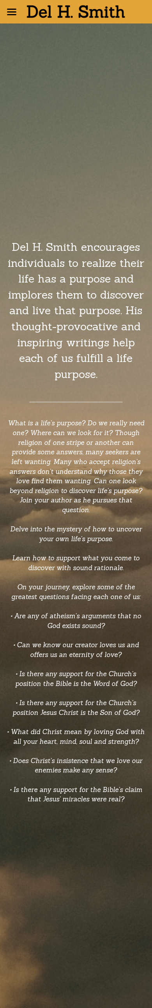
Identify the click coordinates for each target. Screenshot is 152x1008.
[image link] (76, 11)
